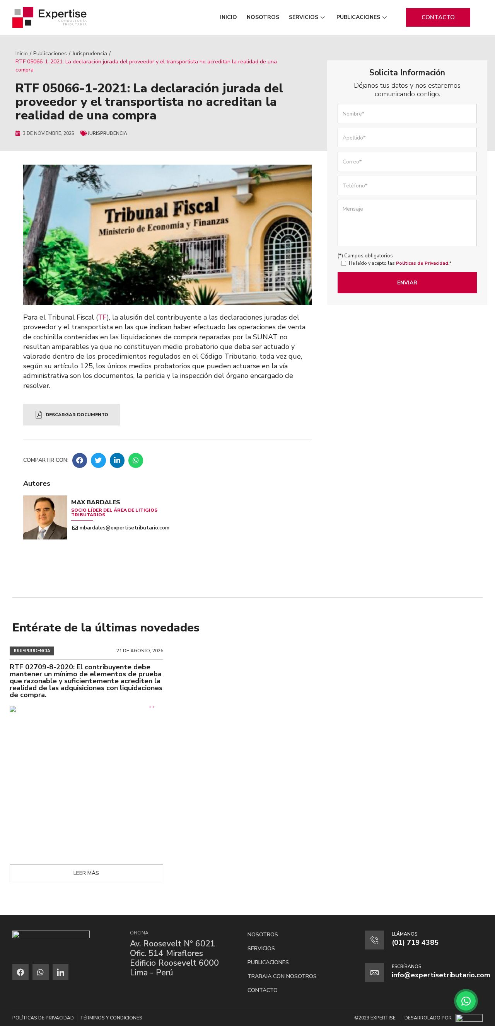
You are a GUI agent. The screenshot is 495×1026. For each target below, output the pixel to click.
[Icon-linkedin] (61, 972)
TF (102, 317)
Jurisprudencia (89, 53)
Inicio (228, 17)
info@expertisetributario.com (441, 975)
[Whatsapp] (40, 972)
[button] (79, 460)
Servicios (303, 17)
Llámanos (404, 934)
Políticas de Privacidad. (422, 263)
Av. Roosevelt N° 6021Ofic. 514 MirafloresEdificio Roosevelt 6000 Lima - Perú (174, 958)
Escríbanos (406, 966)
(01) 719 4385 (415, 942)
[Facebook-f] (20, 972)
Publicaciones (358, 17)
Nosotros (263, 17)
